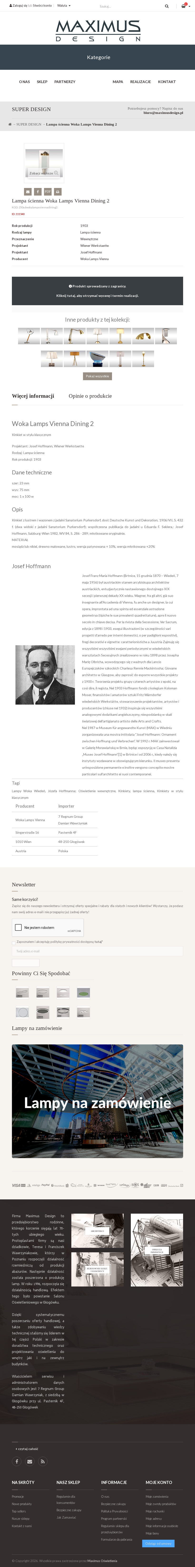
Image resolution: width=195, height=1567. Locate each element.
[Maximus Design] (97, 31)
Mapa (118, 82)
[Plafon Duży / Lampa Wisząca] (63, 992)
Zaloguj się (19, 5)
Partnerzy (64, 82)
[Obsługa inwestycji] (157, 1250)
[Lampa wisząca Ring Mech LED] (83, 992)
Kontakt (167, 82)
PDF (48, 191)
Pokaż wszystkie (97, 376)
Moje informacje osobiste (162, 1526)
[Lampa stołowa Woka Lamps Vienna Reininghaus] (166, 335)
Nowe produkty (22, 1504)
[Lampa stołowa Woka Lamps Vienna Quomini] (75, 358)
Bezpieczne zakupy (69, 1510)
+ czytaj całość (26, 1449)
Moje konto (159, 1482)
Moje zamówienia (157, 1496)
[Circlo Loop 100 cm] (63, 1012)
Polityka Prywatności (114, 1511)
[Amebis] (83, 1012)
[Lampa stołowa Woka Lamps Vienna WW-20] (52, 358)
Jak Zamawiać (66, 1517)
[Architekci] (97, 1231)
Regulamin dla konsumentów (66, 1500)
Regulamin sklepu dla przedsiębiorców (115, 1529)
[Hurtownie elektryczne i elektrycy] (97, 1269)
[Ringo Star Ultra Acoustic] (42, 1012)
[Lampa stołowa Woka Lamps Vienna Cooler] (97, 358)
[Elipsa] (22, 992)
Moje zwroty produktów (161, 1504)
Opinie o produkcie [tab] (90, 396)
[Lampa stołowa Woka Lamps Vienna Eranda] (97, 335)
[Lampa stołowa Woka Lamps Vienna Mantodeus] (75, 335)
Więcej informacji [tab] (33, 396)
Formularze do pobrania (116, 1539)
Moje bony (152, 1533)
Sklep (42, 82)
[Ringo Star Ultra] (42, 992)
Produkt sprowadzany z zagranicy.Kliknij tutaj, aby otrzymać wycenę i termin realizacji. (97, 291)
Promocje (18, 1496)
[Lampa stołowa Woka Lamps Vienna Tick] (143, 358)
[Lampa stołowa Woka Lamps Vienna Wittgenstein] (120, 335)
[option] (53, 996)
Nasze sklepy (20, 1518)
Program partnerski (114, 1518)
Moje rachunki (155, 1511)
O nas (24, 82)
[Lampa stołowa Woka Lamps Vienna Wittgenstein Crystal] (120, 358)
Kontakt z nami (22, 1526)
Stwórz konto (42, 5)
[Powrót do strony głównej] (10, 124)
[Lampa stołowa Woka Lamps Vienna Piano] (143, 335)
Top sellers (19, 1511)
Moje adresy (154, 1518)
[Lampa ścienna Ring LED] (22, 1012)
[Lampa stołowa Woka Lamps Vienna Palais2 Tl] (29, 335)
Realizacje (140, 82)
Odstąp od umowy (158, 1543)
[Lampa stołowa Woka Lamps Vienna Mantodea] (52, 335)
